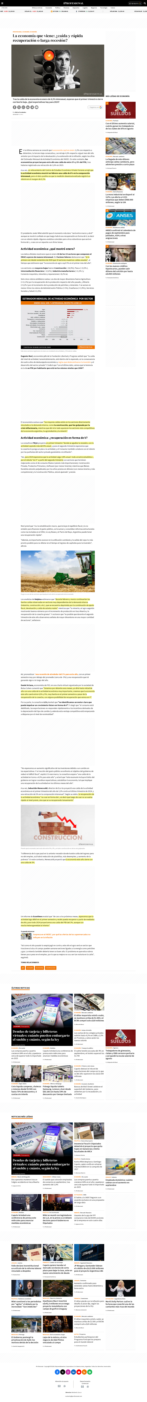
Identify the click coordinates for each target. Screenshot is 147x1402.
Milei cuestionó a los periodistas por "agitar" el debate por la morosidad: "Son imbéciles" (26, 1304)
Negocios (94, 8)
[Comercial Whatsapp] (88, 1386)
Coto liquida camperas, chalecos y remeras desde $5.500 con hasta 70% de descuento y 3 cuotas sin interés (26, 1090)
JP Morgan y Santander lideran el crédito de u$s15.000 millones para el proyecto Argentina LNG (89, 1268)
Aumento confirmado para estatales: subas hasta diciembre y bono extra (88, 1286)
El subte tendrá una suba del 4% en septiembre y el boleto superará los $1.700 (89, 1053)
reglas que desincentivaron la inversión (74, 362)
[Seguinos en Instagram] (68, 1372)
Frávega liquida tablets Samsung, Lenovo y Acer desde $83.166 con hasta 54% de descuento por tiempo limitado (57, 1090)
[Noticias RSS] (84, 1372)
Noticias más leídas (22, 1116)
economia (39, 968)
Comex (113, 8)
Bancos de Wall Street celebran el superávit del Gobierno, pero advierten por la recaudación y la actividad (88, 1090)
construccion (50, 968)
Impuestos (76, 8)
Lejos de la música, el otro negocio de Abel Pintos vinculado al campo (55, 1340)
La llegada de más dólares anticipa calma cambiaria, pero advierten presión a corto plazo (120, 162)
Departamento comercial (85, 1382)
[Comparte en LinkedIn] (28, 107)
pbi (23, 968)
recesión (30, 968)
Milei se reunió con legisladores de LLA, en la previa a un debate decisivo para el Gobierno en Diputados (57, 1219)
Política (57, 8)
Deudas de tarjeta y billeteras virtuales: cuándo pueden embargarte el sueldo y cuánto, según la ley (41, 1035)
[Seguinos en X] (62, 1372)
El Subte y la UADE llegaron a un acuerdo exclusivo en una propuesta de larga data (89, 1200)
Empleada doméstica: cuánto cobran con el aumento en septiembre (119, 1183)
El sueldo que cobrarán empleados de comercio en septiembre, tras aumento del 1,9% (57, 1182)
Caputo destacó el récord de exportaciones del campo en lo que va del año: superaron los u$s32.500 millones (89, 1072)
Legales (85, 8)
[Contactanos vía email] (59, 1386)
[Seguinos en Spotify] (89, 1372)
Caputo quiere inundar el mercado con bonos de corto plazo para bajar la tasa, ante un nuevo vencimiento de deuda (57, 1269)
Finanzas (66, 8)
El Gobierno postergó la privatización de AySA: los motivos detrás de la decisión (24, 1340)
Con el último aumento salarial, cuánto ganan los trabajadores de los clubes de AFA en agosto (120, 126)
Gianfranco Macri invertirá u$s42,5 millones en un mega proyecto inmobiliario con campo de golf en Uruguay (56, 1305)
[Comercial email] (82, 1386)
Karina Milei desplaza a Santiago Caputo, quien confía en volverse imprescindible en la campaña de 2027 (88, 1165)
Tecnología (103, 8)
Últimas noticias (37, 8)
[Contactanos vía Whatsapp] (64, 1386)
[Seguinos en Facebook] (57, 1372)
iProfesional (17, 32)
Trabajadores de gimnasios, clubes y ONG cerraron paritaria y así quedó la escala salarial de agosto (120, 1054)
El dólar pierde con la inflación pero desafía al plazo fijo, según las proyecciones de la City (89, 1304)
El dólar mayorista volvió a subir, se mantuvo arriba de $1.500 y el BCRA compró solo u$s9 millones (89, 1018)
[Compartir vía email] (36, 107)
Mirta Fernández (20, 112)
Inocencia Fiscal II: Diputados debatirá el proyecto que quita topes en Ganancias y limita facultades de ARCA (88, 1147)
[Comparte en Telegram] (32, 107)
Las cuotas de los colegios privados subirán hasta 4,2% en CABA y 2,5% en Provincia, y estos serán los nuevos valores (88, 1037)
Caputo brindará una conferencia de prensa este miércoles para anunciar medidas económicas (58, 1053)
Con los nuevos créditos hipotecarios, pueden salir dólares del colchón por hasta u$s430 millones (119, 270)
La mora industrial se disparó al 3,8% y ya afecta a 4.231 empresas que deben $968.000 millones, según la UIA (120, 198)
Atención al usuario (61, 1381)
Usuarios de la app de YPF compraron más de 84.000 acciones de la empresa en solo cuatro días (89, 1218)
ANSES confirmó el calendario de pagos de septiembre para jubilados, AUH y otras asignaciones (121, 234)
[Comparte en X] (19, 107)
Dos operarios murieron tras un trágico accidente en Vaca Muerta (25, 1180)
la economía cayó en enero (63, 150)
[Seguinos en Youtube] (78, 1372)
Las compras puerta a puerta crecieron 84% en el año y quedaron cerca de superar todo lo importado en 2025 (26, 1055)
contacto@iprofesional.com (73, 1396)
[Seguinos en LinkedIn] (73, 1372)
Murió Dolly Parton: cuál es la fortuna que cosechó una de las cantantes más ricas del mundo (120, 1304)
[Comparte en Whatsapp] (23, 107)
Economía (49, 8)
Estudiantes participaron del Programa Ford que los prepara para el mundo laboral (87, 1339)
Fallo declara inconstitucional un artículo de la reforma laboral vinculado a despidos (26, 1268)
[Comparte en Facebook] (14, 107)
